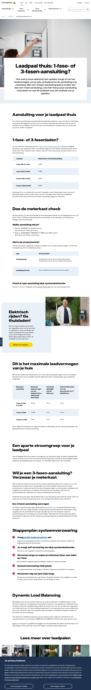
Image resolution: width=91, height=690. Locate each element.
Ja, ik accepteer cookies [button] (18, 686)
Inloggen (79, 3)
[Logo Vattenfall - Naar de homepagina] (9, 3)
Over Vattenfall (48, 3)
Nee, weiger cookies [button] (58, 686)
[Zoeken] (87, 9)
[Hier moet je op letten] (75, 652)
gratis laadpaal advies (35, 537)
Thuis (21, 3)
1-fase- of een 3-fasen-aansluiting (49, 146)
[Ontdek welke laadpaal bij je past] (15, 652)
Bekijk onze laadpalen (20, 345)
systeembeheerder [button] (43, 287)
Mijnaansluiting (50, 507)
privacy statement (12, 680)
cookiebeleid (76, 677)
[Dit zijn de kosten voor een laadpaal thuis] (45, 652)
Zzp (26, 3)
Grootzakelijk (38, 3)
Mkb (31, 3)
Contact (87, 3)
